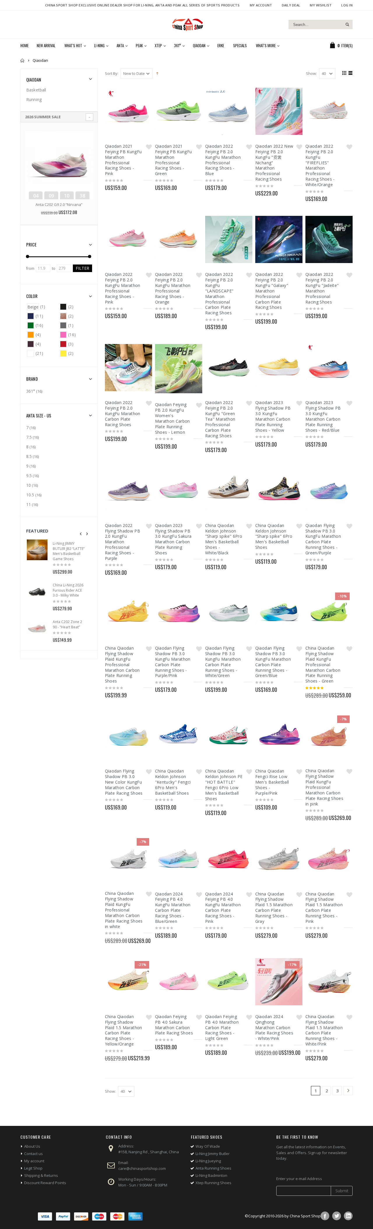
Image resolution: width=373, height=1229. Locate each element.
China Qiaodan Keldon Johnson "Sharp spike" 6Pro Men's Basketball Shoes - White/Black (223, 539)
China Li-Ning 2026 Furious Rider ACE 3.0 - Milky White (68, 590)
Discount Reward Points (45, 1182)
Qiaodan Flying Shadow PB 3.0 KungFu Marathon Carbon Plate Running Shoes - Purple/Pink (173, 661)
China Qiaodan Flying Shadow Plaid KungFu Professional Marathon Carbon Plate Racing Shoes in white (124, 910)
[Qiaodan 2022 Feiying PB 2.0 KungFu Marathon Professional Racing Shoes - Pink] (128, 239)
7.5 (29, 437)
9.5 (29, 475)
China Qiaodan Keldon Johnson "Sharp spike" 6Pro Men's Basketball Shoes (273, 536)
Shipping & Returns (41, 1175)
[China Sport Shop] (186, 24)
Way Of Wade (208, 1146)
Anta (120, 45)
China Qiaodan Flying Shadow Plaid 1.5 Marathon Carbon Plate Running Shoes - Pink (324, 907)
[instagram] (348, 1216)
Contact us (33, 1153)
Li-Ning (99, 45)
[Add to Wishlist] (149, 146)
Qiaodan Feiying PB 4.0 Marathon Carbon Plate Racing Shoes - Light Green (222, 1027)
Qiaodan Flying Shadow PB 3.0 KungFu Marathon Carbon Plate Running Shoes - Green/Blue (273, 661)
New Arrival (46, 45)
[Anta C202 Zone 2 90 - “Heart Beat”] (37, 628)
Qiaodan (199, 45)
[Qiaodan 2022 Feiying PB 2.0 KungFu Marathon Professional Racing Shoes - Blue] (228, 111)
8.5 (29, 456)
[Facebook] (325, 1216)
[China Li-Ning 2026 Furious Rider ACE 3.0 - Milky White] (37, 591)
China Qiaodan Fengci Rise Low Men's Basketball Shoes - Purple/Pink (272, 782)
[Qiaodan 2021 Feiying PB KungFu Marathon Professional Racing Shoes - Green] (178, 111)
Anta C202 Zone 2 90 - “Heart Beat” (67, 624)
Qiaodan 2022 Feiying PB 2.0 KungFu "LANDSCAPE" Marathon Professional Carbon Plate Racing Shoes (219, 293)
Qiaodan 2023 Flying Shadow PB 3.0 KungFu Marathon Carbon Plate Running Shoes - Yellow (273, 416)
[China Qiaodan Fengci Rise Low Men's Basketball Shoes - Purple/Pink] (278, 736)
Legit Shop (33, 1168)
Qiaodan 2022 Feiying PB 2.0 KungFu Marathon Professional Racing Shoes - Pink (122, 287)
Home (22, 60)
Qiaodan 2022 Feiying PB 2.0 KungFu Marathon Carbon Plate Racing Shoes (122, 413)
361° (177, 45)
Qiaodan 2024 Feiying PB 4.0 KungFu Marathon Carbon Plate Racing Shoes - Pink (223, 907)
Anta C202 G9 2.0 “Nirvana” (59, 204)
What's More (266, 45)
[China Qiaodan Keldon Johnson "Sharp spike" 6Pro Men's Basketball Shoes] (278, 490)
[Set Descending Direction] (157, 73)
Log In (347, 5)
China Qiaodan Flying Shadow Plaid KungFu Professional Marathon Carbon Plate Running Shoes (122, 664)
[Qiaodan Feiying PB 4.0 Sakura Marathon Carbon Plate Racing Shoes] (178, 981)
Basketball (36, 90)
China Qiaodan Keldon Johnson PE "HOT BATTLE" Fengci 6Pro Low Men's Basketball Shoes (224, 784)
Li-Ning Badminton (211, 1175)
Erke (220, 45)
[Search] (347, 24)
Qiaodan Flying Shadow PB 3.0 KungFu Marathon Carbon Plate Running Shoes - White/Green (223, 661)
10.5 (30, 495)
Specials (240, 45)
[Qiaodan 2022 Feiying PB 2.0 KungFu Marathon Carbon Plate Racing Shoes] (128, 367)
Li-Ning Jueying (208, 1160)
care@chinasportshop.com (142, 1168)
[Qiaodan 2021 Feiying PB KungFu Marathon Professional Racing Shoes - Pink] (128, 111)
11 (28, 504)
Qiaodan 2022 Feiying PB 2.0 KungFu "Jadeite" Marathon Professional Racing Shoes (322, 287)
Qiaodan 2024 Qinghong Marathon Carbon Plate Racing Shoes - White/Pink (274, 1027)
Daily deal (291, 5)
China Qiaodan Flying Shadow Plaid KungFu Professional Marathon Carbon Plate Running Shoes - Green (322, 664)
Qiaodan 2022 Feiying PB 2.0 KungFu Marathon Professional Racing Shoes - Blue (223, 159)
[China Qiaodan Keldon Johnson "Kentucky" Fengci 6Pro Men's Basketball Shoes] (178, 736)
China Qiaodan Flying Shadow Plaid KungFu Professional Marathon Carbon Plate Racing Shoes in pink (324, 787)
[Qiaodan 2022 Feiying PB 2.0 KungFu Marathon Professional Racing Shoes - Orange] (178, 239)
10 (28, 485)
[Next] (348, 1091)
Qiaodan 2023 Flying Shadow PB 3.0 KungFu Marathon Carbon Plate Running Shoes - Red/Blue (323, 416)
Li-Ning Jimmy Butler (213, 1153)
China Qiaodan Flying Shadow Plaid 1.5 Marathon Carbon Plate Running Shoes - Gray (274, 907)
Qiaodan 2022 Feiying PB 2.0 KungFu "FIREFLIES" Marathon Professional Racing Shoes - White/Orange (320, 165)
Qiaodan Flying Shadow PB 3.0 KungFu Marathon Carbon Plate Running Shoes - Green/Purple (323, 539)
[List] (349, 73)
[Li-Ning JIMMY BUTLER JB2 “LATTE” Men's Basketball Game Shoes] (37, 549)
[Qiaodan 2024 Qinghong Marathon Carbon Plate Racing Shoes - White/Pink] (278, 981)
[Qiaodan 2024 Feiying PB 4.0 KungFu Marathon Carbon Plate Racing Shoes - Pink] (228, 858)
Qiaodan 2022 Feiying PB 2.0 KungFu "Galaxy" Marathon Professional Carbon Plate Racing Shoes (271, 290)
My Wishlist (321, 5)
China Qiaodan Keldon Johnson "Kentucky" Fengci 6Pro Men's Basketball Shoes (173, 782)
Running (34, 99)
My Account (261, 5)
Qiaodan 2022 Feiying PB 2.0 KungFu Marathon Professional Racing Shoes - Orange (173, 287)
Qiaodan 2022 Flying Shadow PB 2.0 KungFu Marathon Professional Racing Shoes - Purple (122, 542)
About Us (32, 1146)
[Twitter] (336, 1216)
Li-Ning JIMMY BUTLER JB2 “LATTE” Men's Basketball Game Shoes (69, 551)
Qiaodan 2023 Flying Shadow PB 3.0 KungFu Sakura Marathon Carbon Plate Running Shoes (173, 539)
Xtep (158, 45)
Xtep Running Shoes (213, 1182)
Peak (139, 45)
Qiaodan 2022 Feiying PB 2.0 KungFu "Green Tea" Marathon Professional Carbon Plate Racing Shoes (220, 419)
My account (34, 1160)
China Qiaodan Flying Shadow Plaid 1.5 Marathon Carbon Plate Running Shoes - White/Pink (324, 1030)
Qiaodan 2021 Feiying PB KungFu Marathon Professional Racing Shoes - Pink (123, 159)
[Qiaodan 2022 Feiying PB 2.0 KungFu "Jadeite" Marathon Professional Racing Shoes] (329, 239)
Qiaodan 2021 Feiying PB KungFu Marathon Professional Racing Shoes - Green (173, 159)
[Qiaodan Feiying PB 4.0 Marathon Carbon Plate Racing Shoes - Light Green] (228, 981)
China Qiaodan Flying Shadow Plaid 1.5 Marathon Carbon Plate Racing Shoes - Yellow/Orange (123, 1030)
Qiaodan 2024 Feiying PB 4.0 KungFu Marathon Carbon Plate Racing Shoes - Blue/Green (173, 907)
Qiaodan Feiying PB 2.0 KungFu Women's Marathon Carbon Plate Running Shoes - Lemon (172, 418)
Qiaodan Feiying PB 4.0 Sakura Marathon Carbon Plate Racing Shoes (174, 1025)
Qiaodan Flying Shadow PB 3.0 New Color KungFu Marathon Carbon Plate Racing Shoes (124, 782)
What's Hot (73, 45)
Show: (311, 73)
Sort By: (111, 73)
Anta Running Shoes (213, 1168)
